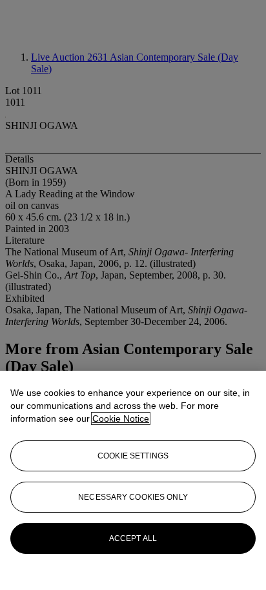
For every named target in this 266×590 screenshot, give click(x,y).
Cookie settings (133, 455)
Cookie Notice (120, 418)
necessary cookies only (133, 497)
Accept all (133, 538)
